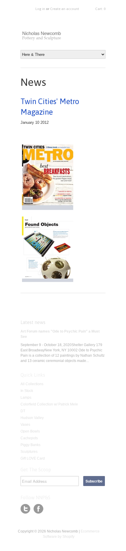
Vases (25, 425)
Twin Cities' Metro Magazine (50, 106)
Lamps (26, 397)
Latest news (33, 322)
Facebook (38, 509)
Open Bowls (30, 431)
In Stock (27, 391)
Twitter (25, 509)
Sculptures (29, 452)
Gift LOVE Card (33, 458)
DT (23, 411)
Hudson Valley (32, 418)
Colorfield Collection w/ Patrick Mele (49, 404)
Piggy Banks (30, 445)
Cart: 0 (100, 9)
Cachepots (29, 438)
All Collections (32, 384)
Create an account (64, 9)
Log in (40, 9)
